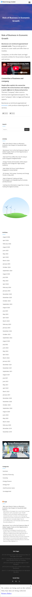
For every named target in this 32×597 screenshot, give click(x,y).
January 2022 (6, 361)
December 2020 (7, 398)
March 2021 (6, 391)
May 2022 (5, 351)
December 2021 (7, 364)
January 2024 (6, 291)
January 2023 (6, 328)
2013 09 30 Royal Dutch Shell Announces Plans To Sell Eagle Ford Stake (16, 555)
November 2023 (7, 297)
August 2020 (6, 411)
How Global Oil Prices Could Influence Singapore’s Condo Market (13, 169)
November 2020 (7, 401)
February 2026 (7, 244)
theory (12, 113)
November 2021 (7, 368)
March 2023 (6, 321)
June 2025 (5, 250)
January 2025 (6, 264)
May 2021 (5, 385)
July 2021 (5, 378)
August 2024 (6, 274)
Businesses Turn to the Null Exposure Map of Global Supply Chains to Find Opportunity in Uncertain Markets (15, 151)
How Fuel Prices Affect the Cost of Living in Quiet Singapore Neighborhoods (14, 157)
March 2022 (6, 358)
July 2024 (5, 277)
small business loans (9, 488)
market (6, 113)
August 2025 (6, 247)
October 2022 (6, 334)
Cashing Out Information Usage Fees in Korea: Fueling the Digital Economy (15, 185)
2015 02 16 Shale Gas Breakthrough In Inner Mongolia (16, 563)
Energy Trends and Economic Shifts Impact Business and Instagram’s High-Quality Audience (14, 163)
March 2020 (6, 422)
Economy (5, 478)
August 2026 (6, 237)
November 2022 (7, 331)
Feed (5, 502)
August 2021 (6, 375)
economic (5, 105)
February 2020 (7, 425)
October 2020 (6, 405)
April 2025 (6, 257)
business (5, 471)
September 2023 (7, 304)
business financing (8, 474)
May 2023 (5, 314)
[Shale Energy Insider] (8, 3)
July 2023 (5, 311)
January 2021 (6, 395)
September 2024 (7, 270)
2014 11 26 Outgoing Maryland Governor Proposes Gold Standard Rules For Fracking (16, 559)
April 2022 (6, 354)
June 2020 (5, 415)
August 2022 (6, 341)
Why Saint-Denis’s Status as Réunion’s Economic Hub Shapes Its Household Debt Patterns (14, 145)
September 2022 (7, 338)
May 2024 (5, 280)
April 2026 (6, 240)
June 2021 (5, 381)
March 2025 (6, 260)
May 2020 (5, 418)
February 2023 (7, 324)
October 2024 (6, 267)
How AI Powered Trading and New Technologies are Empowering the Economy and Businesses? (14, 180)
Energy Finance (7, 481)
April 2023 (6, 317)
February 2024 (7, 287)
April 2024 (6, 284)
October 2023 (6, 301)
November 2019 (7, 432)
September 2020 (7, 408)
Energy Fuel (6, 484)
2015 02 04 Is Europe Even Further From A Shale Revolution (16, 567)
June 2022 (5, 348)
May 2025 (5, 254)
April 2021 (6, 388)
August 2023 (6, 307)
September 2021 (7, 371)
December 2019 (7, 428)
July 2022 (5, 344)
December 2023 (7, 294)
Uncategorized (7, 491)
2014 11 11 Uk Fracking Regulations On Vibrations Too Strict (16, 571)
